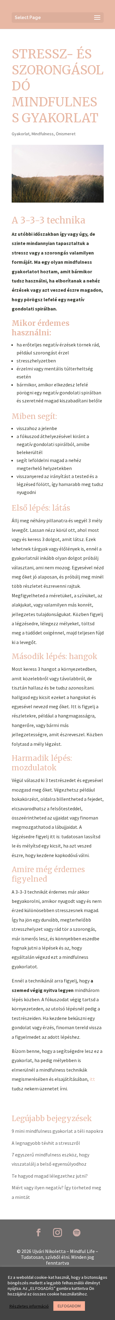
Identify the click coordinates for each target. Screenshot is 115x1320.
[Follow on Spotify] (76, 1232)
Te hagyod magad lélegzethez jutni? (50, 1176)
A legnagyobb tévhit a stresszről (46, 1143)
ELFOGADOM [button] (69, 1306)
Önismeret (65, 133)
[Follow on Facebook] (38, 1232)
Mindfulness (43, 133)
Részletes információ (29, 1306)
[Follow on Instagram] (58, 1233)
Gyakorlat (20, 133)
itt (92, 1079)
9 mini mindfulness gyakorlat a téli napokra (57, 1131)
